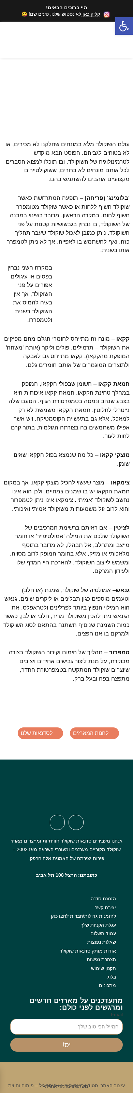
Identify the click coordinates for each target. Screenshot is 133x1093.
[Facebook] (76, 822)
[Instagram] (57, 822)
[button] (60, 40)
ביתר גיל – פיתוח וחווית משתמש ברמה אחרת (48, 1086)
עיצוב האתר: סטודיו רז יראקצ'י (94, 1085)
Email (117, 1014)
